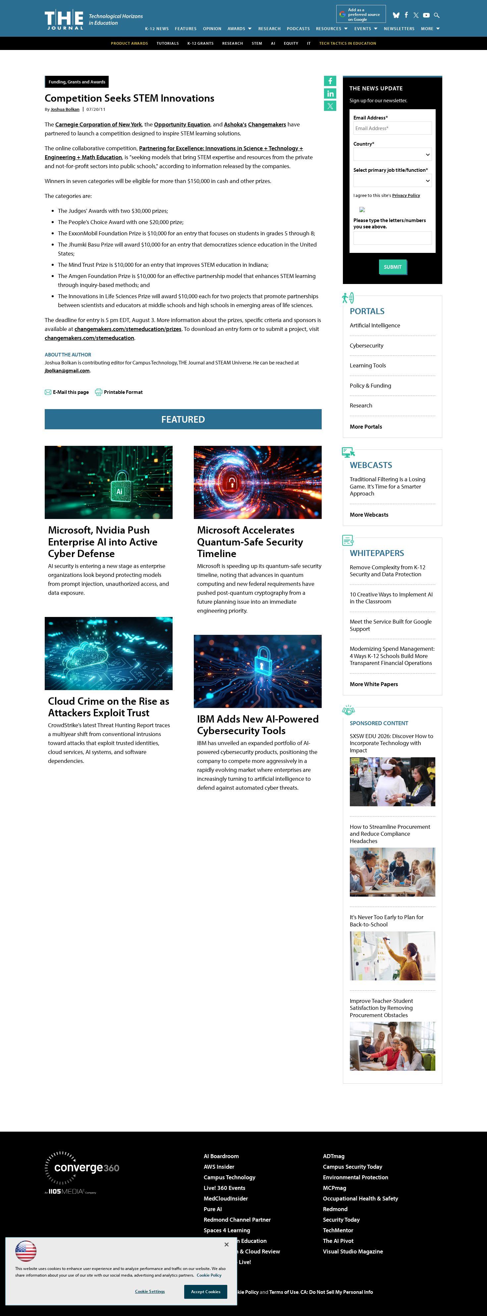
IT (309, 43)
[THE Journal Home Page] (94, 19)
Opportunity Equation (182, 124)
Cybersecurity (366, 345)
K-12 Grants (201, 43)
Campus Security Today (352, 1166)
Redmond (335, 1209)
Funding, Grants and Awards (77, 81)
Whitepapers (377, 552)
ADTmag (334, 1156)
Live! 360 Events (224, 1188)
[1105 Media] (84, 1228)
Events (362, 28)
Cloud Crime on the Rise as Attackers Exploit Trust (108, 706)
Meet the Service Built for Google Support (391, 625)
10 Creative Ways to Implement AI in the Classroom (391, 597)
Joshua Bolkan (65, 109)
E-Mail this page (71, 392)
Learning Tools (368, 365)
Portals (367, 310)
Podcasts (298, 28)
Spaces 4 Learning (227, 1230)
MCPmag (334, 1188)
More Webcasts (369, 514)
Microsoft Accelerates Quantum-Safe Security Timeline (250, 541)
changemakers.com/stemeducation (89, 338)
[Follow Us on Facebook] (406, 15)
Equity (291, 43)
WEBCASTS (371, 464)
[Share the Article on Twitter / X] (330, 106)
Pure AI (213, 1209)
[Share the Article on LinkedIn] (330, 93)
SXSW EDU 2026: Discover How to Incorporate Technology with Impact (391, 743)
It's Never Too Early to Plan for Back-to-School (386, 921)
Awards (236, 28)
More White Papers (374, 684)
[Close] (226, 1244)
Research (269, 28)
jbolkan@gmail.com (67, 370)
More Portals (366, 426)
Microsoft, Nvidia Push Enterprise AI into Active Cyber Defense (103, 541)
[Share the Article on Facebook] (330, 81)
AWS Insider (219, 1166)
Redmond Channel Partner (237, 1219)
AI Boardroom (221, 1156)
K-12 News (157, 28)
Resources (329, 28)
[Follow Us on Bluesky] (396, 15)
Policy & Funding (370, 385)
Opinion (212, 28)
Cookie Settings (150, 1291)
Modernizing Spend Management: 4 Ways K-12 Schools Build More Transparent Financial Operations (392, 656)
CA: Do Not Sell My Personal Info (336, 1292)
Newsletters (399, 28)
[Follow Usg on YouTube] (426, 15)
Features (186, 28)
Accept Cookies (206, 1291)
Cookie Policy (244, 1292)
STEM (257, 43)
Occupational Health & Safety (360, 1198)
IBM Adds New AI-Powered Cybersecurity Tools (258, 724)
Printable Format (123, 392)
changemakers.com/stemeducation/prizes (128, 329)
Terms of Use (283, 1292)
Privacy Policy (406, 195)
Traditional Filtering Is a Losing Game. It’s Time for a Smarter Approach (387, 486)
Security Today (341, 1219)
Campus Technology (229, 1177)
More (427, 28)
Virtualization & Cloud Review (242, 1251)
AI (273, 43)
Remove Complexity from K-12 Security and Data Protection (387, 570)
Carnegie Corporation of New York (98, 124)
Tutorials (168, 43)
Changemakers (267, 124)
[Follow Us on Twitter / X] (416, 15)
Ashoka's (235, 124)
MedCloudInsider (226, 1198)
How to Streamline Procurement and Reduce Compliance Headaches (390, 834)
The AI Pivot (338, 1241)
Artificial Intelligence (375, 325)
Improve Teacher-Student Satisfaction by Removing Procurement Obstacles (381, 1008)
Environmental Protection (355, 1177)
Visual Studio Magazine (353, 1251)
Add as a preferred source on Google (364, 14)
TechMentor (338, 1230)
